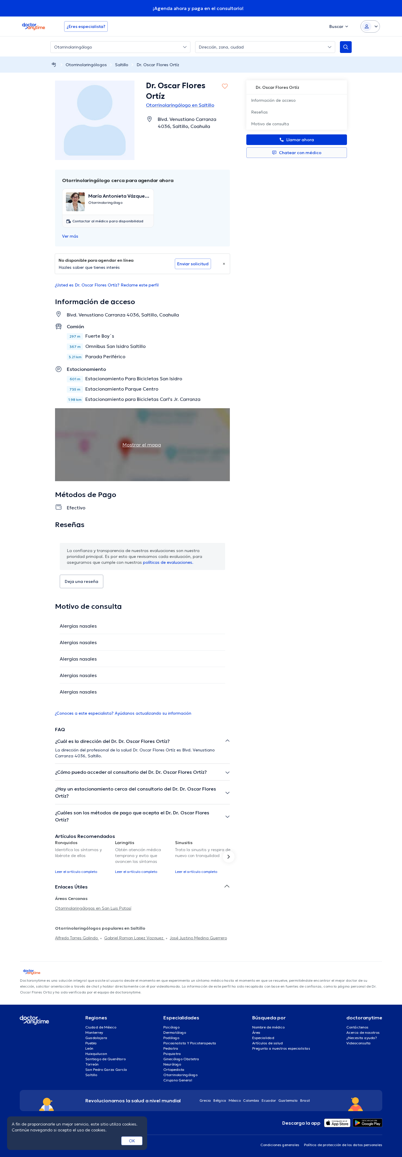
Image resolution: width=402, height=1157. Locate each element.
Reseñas (259, 112)
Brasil (305, 1100)
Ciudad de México (100, 1027)
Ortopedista (174, 1069)
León (89, 1048)
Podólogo (171, 1038)
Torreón (92, 1064)
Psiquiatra (172, 1053)
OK (132, 1140)
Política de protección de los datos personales (343, 1145)
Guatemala (288, 1100)
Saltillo (121, 64)
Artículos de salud (267, 1043)
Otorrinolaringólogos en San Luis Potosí (93, 908)
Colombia (251, 1100)
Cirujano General (177, 1080)
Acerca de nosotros (363, 1032)
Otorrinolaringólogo (180, 1075)
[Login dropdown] (370, 26)
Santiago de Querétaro (105, 1059)
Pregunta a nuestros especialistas (281, 1048)
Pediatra (170, 1048)
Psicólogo (171, 1027)
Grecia (205, 1100)
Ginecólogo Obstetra (181, 1059)
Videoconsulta (358, 1043)
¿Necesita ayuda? (361, 1038)
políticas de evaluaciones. (168, 562)
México (235, 1100)
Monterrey (94, 1032)
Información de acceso (273, 100)
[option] (83, 857)
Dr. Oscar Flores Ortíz (158, 64)
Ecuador (269, 1100)
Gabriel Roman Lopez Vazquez (134, 938)
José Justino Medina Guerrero (198, 938)
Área (256, 1032)
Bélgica (219, 1100)
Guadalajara (96, 1038)
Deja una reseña (81, 581)
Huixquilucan (96, 1053)
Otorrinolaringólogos (86, 64)
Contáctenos (357, 1027)
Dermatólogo (174, 1032)
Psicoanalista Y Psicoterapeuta (189, 1043)
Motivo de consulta (270, 123)
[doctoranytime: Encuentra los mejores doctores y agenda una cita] (53, 64)
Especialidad (263, 1038)
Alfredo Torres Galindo (77, 938)
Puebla (91, 1043)
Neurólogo (172, 1064)
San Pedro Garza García (106, 1069)
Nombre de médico (268, 1027)
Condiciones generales (279, 1145)
